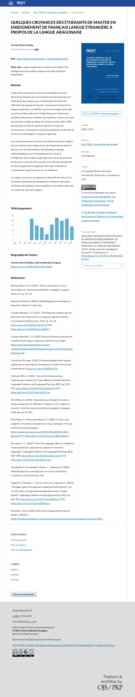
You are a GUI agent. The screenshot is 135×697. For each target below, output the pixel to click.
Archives (26, 12)
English (14, 569)
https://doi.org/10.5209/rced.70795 (29, 325)
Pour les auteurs (18, 545)
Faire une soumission (23, 594)
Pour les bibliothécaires (22, 550)
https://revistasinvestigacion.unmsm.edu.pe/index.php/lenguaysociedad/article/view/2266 (56, 518)
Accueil (14, 12)
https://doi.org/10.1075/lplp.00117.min (41, 455)
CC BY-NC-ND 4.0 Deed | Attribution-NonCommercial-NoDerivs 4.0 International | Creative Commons (102, 216)
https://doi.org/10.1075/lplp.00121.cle (35, 388)
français (15, 579)
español (15, 574)
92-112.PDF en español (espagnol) (102, 113)
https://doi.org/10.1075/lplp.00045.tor (40, 499)
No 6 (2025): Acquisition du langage (51, 12)
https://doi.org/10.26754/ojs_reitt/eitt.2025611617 (42, 58)
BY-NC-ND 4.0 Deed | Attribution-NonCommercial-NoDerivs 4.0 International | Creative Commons (64, 645)
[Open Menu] (11, 3)
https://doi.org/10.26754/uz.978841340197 (47, 436)
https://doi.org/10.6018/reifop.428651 (30, 329)
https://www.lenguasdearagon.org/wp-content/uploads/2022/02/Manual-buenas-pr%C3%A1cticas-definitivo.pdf (42, 348)
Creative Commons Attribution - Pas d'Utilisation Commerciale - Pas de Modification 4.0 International (98, 200)
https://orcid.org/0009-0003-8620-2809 (31, 266)
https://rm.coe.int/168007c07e (41, 368)
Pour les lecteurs (19, 540)
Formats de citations (93, 265)
